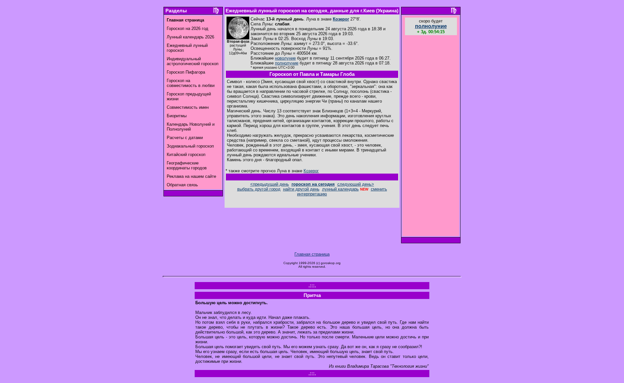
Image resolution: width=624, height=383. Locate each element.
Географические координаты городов (187, 165)
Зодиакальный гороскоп (190, 146)
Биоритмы (177, 115)
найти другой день (301, 189)
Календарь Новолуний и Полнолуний (190, 127)
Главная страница (312, 254)
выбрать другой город (258, 189)
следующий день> (355, 184)
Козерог (341, 19)
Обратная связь (182, 184)
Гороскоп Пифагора (186, 72)
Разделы (176, 10)
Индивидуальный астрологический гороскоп (192, 61)
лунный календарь (340, 189)
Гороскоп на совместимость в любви (190, 83)
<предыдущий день (269, 184)
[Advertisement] (431, 136)
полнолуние (286, 63)
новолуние (285, 58)
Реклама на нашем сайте (191, 176)
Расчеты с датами (185, 137)
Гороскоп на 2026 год (187, 28)
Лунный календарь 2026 (190, 37)
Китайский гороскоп (186, 154)
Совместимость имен (188, 107)
